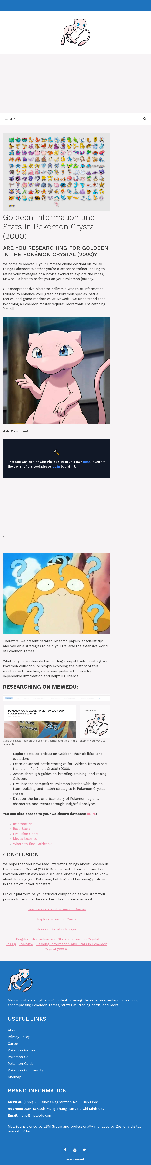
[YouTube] (75, 1150)
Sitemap (14, 1077)
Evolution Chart (25, 834)
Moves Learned (25, 839)
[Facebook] (74, 5)
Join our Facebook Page (56, 929)
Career (13, 1043)
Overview (26, 944)
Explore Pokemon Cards (56, 919)
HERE (91, 814)
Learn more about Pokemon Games (57, 909)
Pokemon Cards (20, 1064)
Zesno (120, 1126)
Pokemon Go (18, 1057)
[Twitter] (84, 1150)
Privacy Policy (19, 1037)
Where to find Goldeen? (32, 844)
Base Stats (21, 829)
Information (22, 824)
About (13, 1030)
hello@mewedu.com (35, 1115)
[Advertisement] (75, 83)
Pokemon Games (21, 1050)
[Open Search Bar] (144, 119)
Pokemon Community (25, 1070)
